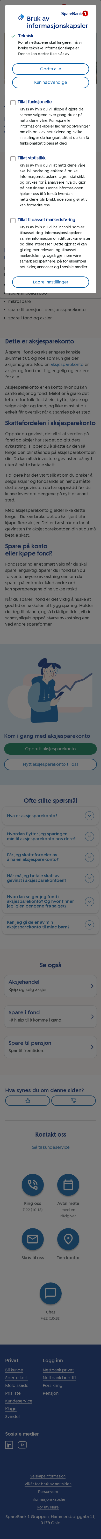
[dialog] (50, 149)
